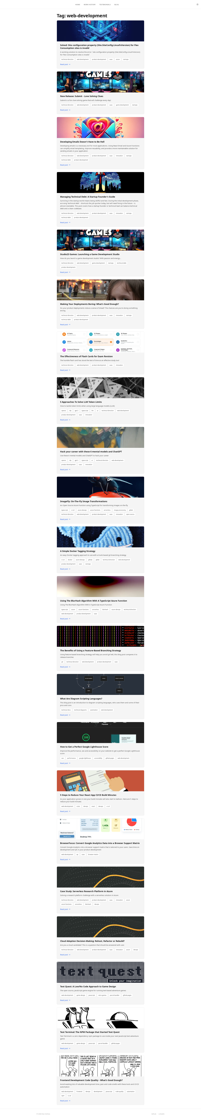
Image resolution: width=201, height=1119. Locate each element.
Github (153, 1114)
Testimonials (105, 4)
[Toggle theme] (197, 4)
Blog (116, 4)
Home (77, 4)
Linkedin (161, 1114)
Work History (90, 4)
